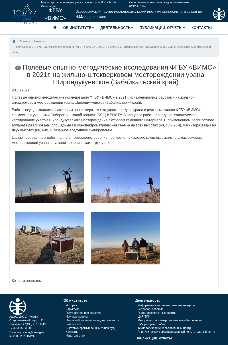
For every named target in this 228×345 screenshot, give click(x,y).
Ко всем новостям (27, 281)
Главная (25, 41)
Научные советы (77, 316)
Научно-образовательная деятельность (92, 320)
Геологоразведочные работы (157, 312)
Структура (72, 309)
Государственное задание (83, 312)
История (71, 305)
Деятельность (115, 28)
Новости (39, 41)
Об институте (77, 28)
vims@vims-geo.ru (35, 332)
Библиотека (73, 324)
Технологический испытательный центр (164, 328)
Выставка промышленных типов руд (90, 328)
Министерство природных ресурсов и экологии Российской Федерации (78, 3)
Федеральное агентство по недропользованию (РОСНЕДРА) (159, 3)
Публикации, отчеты (161, 28)
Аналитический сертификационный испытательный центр (176, 331)
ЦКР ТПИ (144, 316)
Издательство (75, 335)
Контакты (201, 28)
